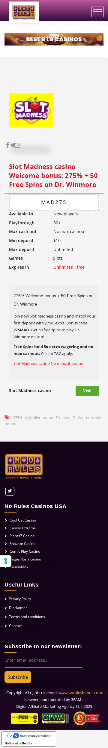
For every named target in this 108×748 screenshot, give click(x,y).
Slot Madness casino (30, 390)
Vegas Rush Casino (25, 559)
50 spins (63, 417)
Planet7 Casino (22, 535)
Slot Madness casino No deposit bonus (48, 363)
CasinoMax (19, 566)
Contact (15, 625)
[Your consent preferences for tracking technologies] (5, 561)
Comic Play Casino (25, 551)
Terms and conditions (27, 616)
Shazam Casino (22, 543)
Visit (87, 391)
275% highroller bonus (33, 417)
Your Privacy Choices (34, 736)
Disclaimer (18, 607)
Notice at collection (19, 743)
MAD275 (54, 202)
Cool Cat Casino (23, 520)
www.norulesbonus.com (80, 692)
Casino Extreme (23, 528)
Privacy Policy (20, 598)
